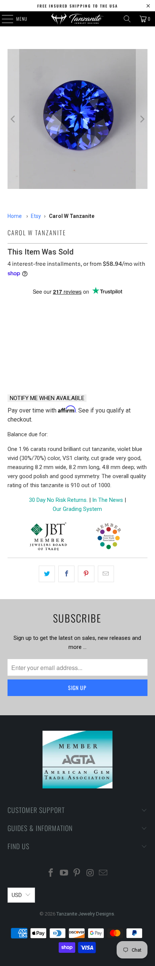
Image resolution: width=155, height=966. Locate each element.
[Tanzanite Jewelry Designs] (77, 18)
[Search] (127, 18)
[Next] (142, 119)
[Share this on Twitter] (47, 574)
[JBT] (48, 537)
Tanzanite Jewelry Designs (85, 914)
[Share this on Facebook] (66, 574)
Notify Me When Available (47, 398)
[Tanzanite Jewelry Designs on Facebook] (51, 873)
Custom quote (114, 369)
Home (15, 216)
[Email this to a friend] (106, 574)
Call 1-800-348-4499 (40, 369)
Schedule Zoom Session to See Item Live (77, 309)
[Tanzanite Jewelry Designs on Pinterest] (77, 873)
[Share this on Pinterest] (86, 574)
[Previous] (13, 119)
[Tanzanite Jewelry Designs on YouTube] (64, 873)
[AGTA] (108, 537)
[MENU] (3, 18)
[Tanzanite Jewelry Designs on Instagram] (90, 873)
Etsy (36, 216)
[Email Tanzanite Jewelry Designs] (103, 873)
